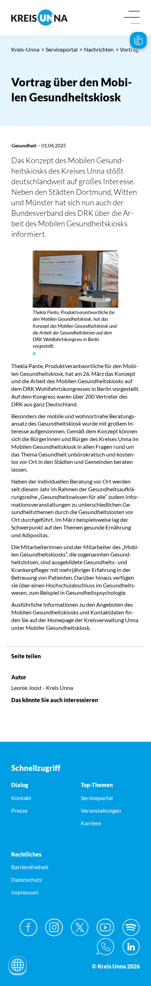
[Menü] (132, 18)
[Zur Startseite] (40, 17)
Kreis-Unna (25, 49)
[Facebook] (28, 927)
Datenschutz (26, 879)
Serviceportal (59, 49)
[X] (79, 927)
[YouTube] (105, 927)
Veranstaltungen (101, 810)
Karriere (91, 823)
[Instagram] (54, 927)
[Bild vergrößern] (75, 279)
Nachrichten (96, 49)
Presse (19, 810)
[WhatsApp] (105, 946)
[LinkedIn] (131, 946)
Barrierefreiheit (29, 867)
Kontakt (21, 797)
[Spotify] (131, 927)
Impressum (24, 892)
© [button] (34, 353)
